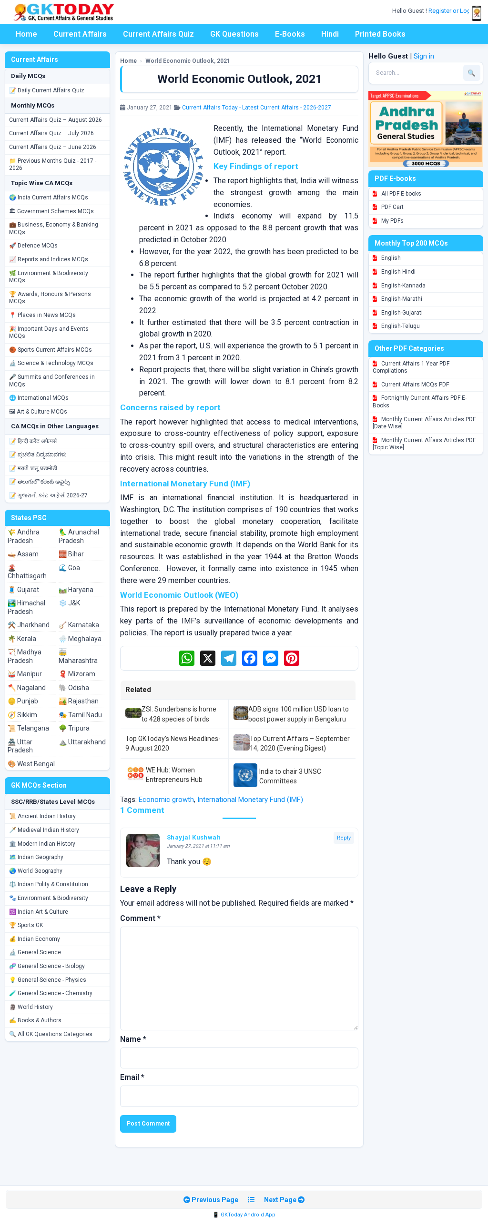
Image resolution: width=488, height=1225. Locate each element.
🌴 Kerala (22, 638)
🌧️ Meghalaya (80, 638)
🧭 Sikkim (22, 715)
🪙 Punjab (23, 701)
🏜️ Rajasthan (79, 701)
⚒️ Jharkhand (29, 625)
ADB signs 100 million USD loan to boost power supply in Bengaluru (298, 713)
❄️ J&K (69, 603)
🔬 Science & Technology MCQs (51, 363)
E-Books (290, 34)
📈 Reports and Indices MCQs (48, 259)
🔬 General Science (35, 952)
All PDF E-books (400, 193)
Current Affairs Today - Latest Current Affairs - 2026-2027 (256, 107)
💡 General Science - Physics (47, 980)
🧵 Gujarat (23, 589)
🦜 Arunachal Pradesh (79, 536)
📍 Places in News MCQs (42, 315)
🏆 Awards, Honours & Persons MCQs (50, 298)
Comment (140, 918)
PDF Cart (392, 207)
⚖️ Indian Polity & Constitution (48, 884)
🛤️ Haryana (76, 589)
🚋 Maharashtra (78, 656)
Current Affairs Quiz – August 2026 (55, 120)
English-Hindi (398, 271)
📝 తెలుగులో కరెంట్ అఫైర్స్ (39, 481)
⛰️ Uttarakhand (82, 742)
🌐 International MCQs (39, 398)
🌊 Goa (69, 568)
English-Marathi (401, 299)
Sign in (424, 56)
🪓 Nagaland (27, 688)
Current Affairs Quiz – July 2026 (51, 133)
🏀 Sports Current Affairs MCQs (50, 349)
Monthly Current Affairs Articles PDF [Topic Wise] (424, 444)
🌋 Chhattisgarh (27, 572)
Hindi (330, 34)
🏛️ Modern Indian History (42, 843)
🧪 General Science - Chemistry (50, 993)
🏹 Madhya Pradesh (24, 656)
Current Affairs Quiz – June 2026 (52, 147)
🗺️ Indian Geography (36, 857)
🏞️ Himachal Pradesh (26, 607)
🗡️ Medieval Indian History (44, 830)
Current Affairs (80, 34)
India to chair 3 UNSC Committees (290, 776)
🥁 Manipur (25, 674)
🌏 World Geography (35, 871)
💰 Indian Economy (34, 939)
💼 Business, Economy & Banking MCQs (53, 228)
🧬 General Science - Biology (47, 966)
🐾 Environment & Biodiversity (48, 898)
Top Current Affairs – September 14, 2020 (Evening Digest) (300, 743)
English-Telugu (400, 326)
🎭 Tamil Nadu (80, 715)
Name (133, 1039)
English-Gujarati (401, 312)
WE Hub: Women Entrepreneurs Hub (174, 774)
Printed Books (380, 34)
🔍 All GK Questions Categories (50, 1034)
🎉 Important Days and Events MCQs (49, 333)
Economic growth (166, 799)
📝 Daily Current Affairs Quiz (46, 90)
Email (132, 1077)
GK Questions (234, 34)
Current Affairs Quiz (158, 34)
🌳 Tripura (74, 728)
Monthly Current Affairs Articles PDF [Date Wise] (424, 423)
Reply (344, 838)
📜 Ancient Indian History (42, 816)
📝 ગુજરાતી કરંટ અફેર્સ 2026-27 (48, 495)
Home (26, 34)
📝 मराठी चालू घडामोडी (33, 468)
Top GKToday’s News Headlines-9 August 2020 (173, 743)
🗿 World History (31, 1007)
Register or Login (452, 10)
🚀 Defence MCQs (33, 245)
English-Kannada (403, 285)
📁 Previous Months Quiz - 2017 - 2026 (52, 165)
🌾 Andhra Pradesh (24, 536)
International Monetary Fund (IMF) (250, 799)
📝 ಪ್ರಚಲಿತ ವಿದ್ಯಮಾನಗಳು (38, 454)
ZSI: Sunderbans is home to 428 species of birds (179, 713)
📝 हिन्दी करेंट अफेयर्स (33, 441)
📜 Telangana (28, 728)
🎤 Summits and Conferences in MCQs (52, 381)
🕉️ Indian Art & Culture (38, 912)
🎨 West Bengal (31, 764)
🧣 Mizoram (77, 674)
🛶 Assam (23, 554)
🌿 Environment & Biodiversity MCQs (48, 277)
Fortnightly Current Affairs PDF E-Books (420, 402)
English (390, 258)
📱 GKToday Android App (244, 1215)
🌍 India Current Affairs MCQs (48, 197)
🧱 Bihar (71, 554)
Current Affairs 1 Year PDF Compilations (411, 367)
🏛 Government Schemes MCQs (51, 211)
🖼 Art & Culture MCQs (38, 411)
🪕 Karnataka (79, 625)
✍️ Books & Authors (35, 1020)
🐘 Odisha (74, 688)
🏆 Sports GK (26, 925)
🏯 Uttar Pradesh (20, 746)
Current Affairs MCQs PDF (414, 384)
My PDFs (392, 220)
